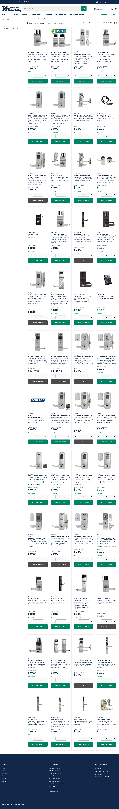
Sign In (3, 776)
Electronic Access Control (56, 773)
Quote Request (61, 15)
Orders (49, 15)
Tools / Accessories (54, 778)
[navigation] (14, 25)
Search (84, 8)
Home (16, 15)
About (24, 15)
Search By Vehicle (77, 15)
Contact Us (113, 2)
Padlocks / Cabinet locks (56, 770)
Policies (4, 770)
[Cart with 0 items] (116, 9)
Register (106, 2)
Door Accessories (54, 781)
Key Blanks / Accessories (56, 776)
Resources (36, 15)
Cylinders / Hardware (55, 768)
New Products (52, 789)
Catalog (5, 15)
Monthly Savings (108, 15)
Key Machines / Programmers (57, 784)
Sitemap (4, 781)
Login (100, 2)
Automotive (52, 786)
